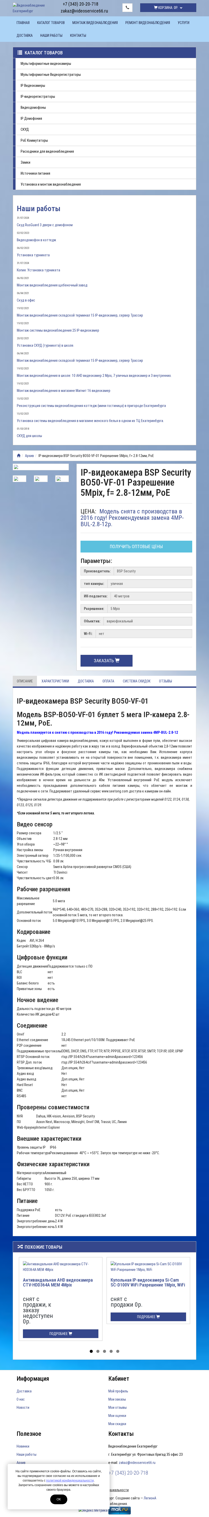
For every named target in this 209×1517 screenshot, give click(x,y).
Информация (33, 1378)
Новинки (23, 1446)
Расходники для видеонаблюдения (47, 151)
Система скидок (136, 681)
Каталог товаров (51, 23)
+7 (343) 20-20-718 (80, 4)
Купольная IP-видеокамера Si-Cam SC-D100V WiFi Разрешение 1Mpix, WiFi (148, 1282)
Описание (25, 681)
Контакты (78, 35)
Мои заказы (117, 1399)
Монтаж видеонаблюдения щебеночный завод (52, 285)
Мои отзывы (117, 1407)
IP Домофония (31, 118)
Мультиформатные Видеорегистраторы (51, 75)
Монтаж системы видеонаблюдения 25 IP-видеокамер (58, 330)
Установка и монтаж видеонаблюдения (51, 184)
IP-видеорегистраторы (38, 96)
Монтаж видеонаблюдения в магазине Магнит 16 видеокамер (63, 391)
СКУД (25, 129)
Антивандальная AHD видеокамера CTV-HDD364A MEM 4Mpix (58, 1282)
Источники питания (35, 173)
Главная (23, 23)
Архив (29, 456)
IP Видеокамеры (33, 85)
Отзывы (165, 681)
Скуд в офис (26, 300)
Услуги (183, 23)
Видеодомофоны (33, 107)
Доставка (25, 35)
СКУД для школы (29, 436)
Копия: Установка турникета (38, 270)
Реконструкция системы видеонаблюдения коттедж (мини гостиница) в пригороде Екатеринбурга (91, 406)
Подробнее (59, 1334)
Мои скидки (117, 1424)
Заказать (104, 660)
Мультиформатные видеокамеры (46, 64)
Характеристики (55, 681)
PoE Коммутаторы (34, 140)
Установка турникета (33, 255)
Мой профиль (118, 1391)
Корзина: (168, 8)
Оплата (108, 681)
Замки (25, 162)
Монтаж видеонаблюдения (95, 23)
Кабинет (118, 1378)
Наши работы (51, 35)
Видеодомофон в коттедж (36, 240)
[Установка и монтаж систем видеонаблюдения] (18, 456)
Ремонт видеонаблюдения (147, 23)
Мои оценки (117, 1416)
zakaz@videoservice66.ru (81, 11)
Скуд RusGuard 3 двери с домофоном (45, 225)
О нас (21, 1399)
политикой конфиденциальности (70, 1480)
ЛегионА (150, 1498)
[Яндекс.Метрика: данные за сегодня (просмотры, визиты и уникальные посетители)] (93, 1510)
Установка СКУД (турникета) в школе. (45, 345)
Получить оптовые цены (136, 546)
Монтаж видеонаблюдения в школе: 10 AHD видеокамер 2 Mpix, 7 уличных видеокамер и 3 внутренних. (94, 376)
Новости (23, 1407)
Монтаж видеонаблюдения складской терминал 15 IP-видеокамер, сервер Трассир (80, 315)
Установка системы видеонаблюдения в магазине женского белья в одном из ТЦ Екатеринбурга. (90, 421)
